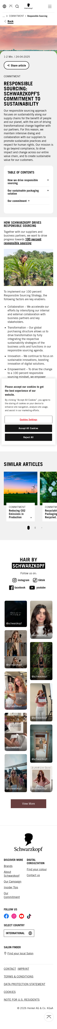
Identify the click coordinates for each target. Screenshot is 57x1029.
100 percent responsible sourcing (22, 241)
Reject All (28, 437)
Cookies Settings (28, 419)
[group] (28, 502)
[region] (28, 411)
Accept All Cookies (28, 428)
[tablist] (28, 526)
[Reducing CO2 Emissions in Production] (20, 497)
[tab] (28, 528)
